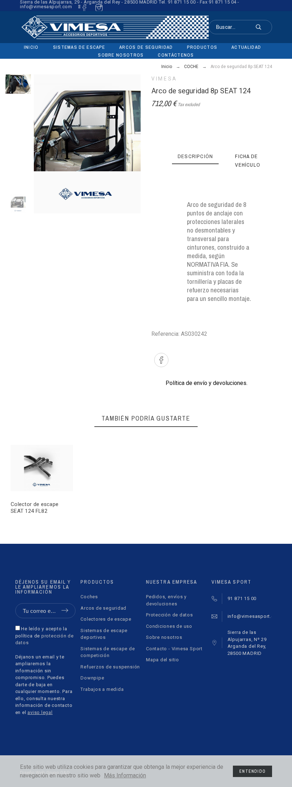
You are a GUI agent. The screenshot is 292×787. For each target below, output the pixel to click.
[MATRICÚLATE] (32, 468)
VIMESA (164, 78)
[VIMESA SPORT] (114, 27)
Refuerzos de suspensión (110, 666)
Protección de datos (169, 614)
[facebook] (83, 6)
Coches (89, 596)
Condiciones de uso (169, 626)
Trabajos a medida (102, 689)
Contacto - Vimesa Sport (174, 648)
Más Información (125, 775)
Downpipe (92, 678)
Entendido (252, 771)
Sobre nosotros (164, 637)
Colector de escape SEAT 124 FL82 (34, 507)
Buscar (263, 27)
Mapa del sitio (162, 659)
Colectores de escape (105, 619)
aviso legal (40, 712)
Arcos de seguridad (103, 608)
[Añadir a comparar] (54, 468)
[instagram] (97, 6)
